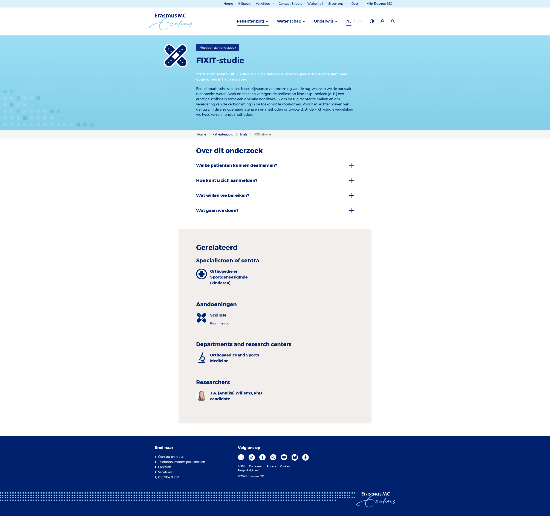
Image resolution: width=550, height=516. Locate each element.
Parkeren (164, 467)
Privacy (271, 466)
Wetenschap (289, 21)
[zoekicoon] (393, 21)
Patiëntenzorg (250, 21)
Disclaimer (256, 466)
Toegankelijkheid (248, 470)
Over (355, 4)
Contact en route (170, 457)
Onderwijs (324, 21)
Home (228, 4)
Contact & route (290, 4)
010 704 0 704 (168, 477)
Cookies (285, 466)
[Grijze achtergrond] (372, 22)
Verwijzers (263, 4)
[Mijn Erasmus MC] (382, 22)
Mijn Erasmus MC (380, 4)
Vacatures (165, 472)
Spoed (246, 4)
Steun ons (336, 4)
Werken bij (315, 4)
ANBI (241, 466)
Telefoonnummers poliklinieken (181, 462)
